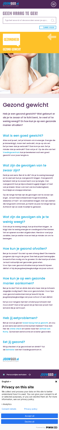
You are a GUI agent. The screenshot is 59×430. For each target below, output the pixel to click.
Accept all (29, 416)
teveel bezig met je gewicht (35, 322)
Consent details (9, 409)
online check (15, 328)
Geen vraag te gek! (20, 13)
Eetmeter (10, 349)
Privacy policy (30, 409)
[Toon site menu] (53, 4)
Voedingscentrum (11, 152)
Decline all (29, 421)
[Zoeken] (53, 20)
